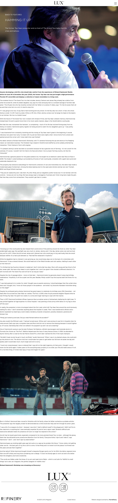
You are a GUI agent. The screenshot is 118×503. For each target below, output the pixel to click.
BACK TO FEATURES (13, 15)
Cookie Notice (71, 499)
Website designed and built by (104, 499)
